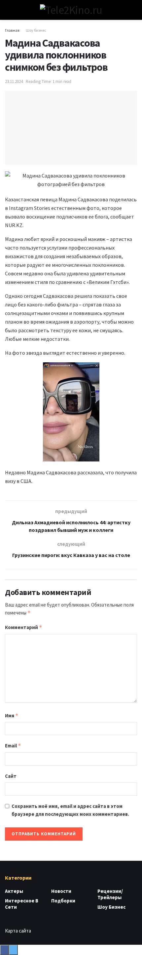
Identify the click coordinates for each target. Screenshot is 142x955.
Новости (61, 891)
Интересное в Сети (21, 903)
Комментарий (23, 627)
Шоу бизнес (36, 30)
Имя (11, 715)
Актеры (14, 891)
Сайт (11, 776)
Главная (12, 30)
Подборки (63, 900)
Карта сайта (18, 931)
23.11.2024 (14, 81)
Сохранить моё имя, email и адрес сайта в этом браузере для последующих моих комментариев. (70, 810)
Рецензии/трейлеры (110, 894)
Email (13, 745)
